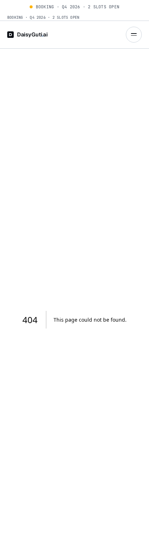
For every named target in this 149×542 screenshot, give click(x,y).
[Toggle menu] (134, 35)
